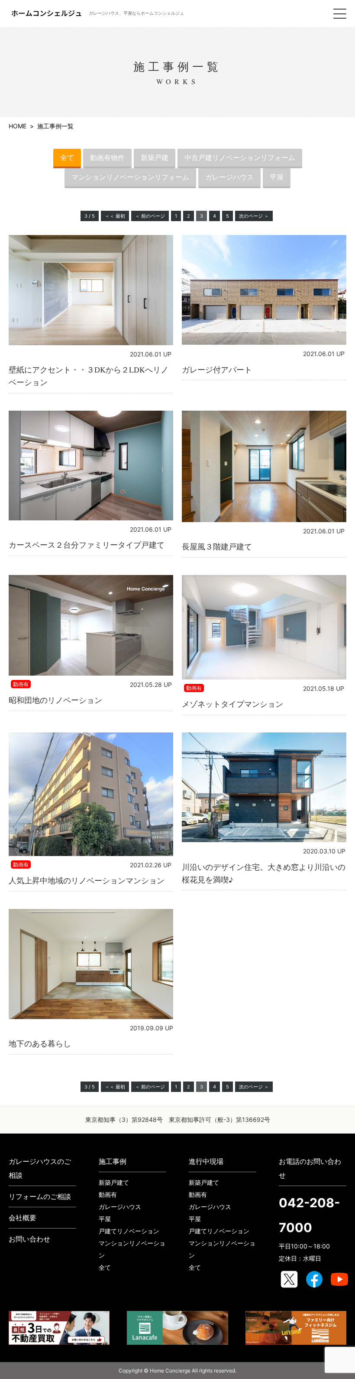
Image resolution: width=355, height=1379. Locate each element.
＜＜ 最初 (115, 216)
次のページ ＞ (254, 216)
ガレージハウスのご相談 (40, 1168)
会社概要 (22, 1217)
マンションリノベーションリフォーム (130, 177)
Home (17, 126)
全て (67, 157)
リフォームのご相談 (40, 1196)
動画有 (108, 1194)
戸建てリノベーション (129, 1231)
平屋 (277, 177)
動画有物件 (107, 157)
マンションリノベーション (132, 1249)
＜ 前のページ (150, 216)
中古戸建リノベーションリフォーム (239, 157)
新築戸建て (114, 1182)
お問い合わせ (29, 1239)
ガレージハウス (229, 177)
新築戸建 (154, 157)
